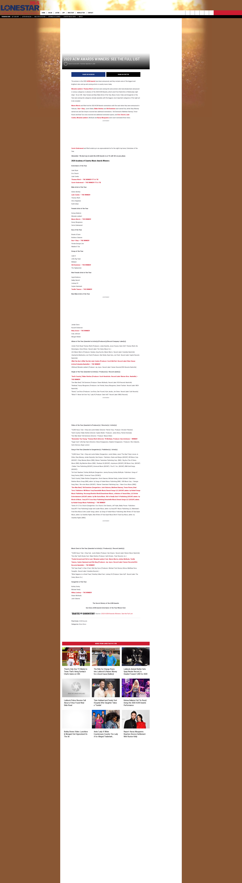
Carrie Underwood (77, 148)
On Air (50, 13)
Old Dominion (110, 109)
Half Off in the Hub (39, 16)
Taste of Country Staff (73, 63)
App (63, 13)
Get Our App (15, 16)
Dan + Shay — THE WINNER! (80, 240)
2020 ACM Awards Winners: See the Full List (117, 614)
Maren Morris (75, 106)
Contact (90, 13)
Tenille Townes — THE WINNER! (81, 289)
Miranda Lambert (77, 89)
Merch (81, 16)
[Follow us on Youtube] (206, 12)
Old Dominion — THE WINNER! (81, 265)
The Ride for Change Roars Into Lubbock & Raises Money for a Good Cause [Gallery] (105, 671)
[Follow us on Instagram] (202, 12)
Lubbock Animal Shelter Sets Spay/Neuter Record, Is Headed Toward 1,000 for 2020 (135, 671)
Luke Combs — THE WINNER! (80, 195)
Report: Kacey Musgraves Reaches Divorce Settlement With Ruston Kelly (134, 734)
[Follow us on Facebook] (197, 12)
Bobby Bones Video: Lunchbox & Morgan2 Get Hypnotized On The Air (76, 734)
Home (43, 13)
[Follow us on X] (211, 12)
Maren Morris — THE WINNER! (81, 219)
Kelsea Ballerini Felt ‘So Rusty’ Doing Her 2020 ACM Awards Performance (135, 702)
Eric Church (122, 115)
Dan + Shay (81, 109)
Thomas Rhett (88, 89)
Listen (57, 13)
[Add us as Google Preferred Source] (192, 12)
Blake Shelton (98, 109)
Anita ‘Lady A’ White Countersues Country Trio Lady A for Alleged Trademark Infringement (106, 734)
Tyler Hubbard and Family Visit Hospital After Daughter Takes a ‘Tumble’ (105, 702)
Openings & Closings (54, 16)
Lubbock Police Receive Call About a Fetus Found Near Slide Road (75, 702)
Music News (82, 624)
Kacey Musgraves (103, 118)
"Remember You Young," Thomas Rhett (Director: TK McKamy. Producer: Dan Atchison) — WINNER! (104, 439)
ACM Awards (91, 81)
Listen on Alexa (26, 16)
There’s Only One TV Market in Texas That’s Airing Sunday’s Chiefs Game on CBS (75, 671)
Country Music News (69, 16)
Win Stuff (71, 13)
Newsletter (81, 13)
